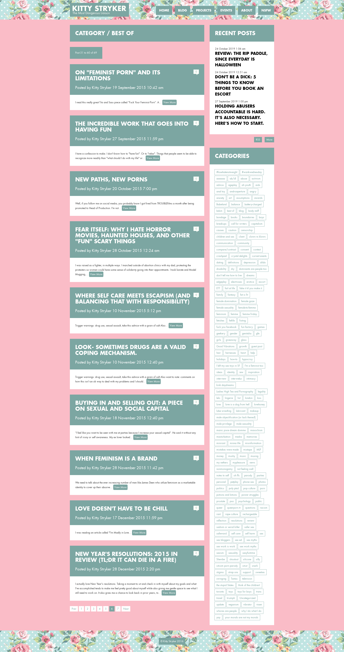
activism (256, 178)
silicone (247, 559)
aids (257, 185)
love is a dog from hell (237, 404)
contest (257, 249)
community (243, 243)
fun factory (247, 327)
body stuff (253, 210)
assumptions (243, 198)
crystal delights (239, 256)
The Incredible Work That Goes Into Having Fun (131, 126)
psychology (244, 501)
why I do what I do (251, 611)
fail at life (230, 288)
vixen (259, 604)
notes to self (222, 475)
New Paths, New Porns (111, 179)
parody (248, 475)
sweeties (260, 572)
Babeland (221, 204)
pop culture (249, 488)
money (220, 456)
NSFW (266, 10)
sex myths (252, 540)
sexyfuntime (248, 552)
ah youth (246, 185)
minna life (235, 443)
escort (262, 281)
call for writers (239, 223)
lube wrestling (223, 410)
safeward (221, 533)
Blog (182, 10)
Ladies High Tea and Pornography (234, 391)
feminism (221, 314)
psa (232, 501)
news (252, 462)
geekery (220, 333)
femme (234, 314)
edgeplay (221, 281)
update (220, 604)
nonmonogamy (224, 469)
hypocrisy (247, 359)
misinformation (253, 443)
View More (169, 102)
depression (249, 262)
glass (244, 340)
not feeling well (245, 469)
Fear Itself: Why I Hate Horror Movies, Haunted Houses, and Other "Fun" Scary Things (132, 235)
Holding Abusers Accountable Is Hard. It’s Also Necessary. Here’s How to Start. (240, 114)
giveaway (231, 340)
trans (258, 591)
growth (243, 346)
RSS (258, 139)
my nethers (222, 462)
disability (221, 269)
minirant (220, 443)
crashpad (221, 256)
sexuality (233, 552)
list (239, 398)
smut (244, 565)
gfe (257, 333)
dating (219, 262)
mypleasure (239, 462)
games (261, 327)
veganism (233, 604)
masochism (256, 430)
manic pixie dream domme (231, 430)
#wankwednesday (252, 172)
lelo (218, 398)
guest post (256, 346)
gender (233, 333)
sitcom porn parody (227, 565)
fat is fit (244, 294)
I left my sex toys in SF (228, 365)
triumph (231, 598)
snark (255, 565)
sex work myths (248, 546)
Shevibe (220, 559)
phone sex (248, 481)
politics (220, 488)
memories (252, 436)
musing (254, 456)
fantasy (231, 294)
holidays (221, 359)
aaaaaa (220, 178)
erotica (250, 281)
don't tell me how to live (229, 275)
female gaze (247, 301)
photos (262, 481)
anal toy (220, 191)
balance (235, 204)
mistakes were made (227, 449)
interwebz (236, 378)
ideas (219, 372)
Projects (203, 10)
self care (235, 533)
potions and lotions (226, 494)
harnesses (230, 352)
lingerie (229, 398)
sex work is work (225, 546)
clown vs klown (257, 236)
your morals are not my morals (241, 617)
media (238, 436)
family (219, 294)
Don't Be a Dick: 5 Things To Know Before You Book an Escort (239, 85)
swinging (221, 578)
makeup (254, 410)
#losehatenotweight (226, 172)
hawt (243, 352)
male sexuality (244, 423)
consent (245, 249)
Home (164, 10)
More (269, 139)
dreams (250, 275)
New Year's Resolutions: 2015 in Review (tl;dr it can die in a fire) (126, 556)
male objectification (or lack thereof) (235, 417)
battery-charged (253, 204)
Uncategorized (247, 598)
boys (261, 217)
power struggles (250, 494)
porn (262, 488)
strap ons (233, 572)
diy (232, 269)
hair (218, 352)
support (247, 572)
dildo (263, 262)
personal (221, 481)
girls (218, 340)
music (243, 456)
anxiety (220, 198)
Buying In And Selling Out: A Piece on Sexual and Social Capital (129, 405)
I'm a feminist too (254, 365)
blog (241, 210)
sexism (220, 552)
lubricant (240, 410)
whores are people (226, 611)
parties (260, 475)
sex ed (238, 540)
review (250, 520)
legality (262, 391)
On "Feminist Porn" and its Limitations (117, 75)
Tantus (234, 578)
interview (221, 378)
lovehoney (259, 404)
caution (232, 230)
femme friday (250, 314)
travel (219, 598)
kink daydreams (225, 385)
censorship (247, 230)
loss (259, 398)
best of (230, 210)
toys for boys (245, 591)
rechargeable (250, 514)
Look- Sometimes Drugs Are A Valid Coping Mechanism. (130, 350)
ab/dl (233, 178)
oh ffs (237, 475)
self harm (250, 533)
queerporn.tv (234, 507)
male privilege (224, 423)
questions (250, 507)
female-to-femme (247, 307)
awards (258, 198)
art (230, 198)
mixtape (247, 449)
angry (253, 191)
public (258, 501)
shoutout (234, 559)
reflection (221, 520)
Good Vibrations (225, 346)
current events (259, 256)
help (252, 352)
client (241, 236)
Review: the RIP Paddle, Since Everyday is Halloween (241, 59)
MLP (259, 449)
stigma (220, 572)
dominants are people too (253, 269)
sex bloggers (223, 540)
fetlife (232, 320)
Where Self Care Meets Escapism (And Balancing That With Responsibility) (132, 298)
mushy (231, 456)
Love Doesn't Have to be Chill (121, 508)
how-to (233, 359)
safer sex (249, 527)
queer (219, 507)
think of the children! (249, 585)
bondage (221, 217)
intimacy (250, 378)
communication (224, 243)
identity (231, 372)
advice (220, 185)
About (246, 10)
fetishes (220, 320)
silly (258, 559)
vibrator (247, 604)
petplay (234, 481)
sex (261, 533)
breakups (221, 223)
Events (226, 10)
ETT (218, 288)
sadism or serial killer (228, 527)
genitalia (246, 333)
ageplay (232, 185)
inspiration (253, 372)
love (218, 404)
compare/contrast (226, 249)
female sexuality (225, 307)
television (247, 578)
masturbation (223, 436)
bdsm (219, 210)
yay (218, 617)
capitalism (256, 223)
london (248, 398)
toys (231, 591)
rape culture (231, 514)
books (234, 217)
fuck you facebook (226, 327)
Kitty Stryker (101, 87)
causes (220, 230)
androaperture (237, 191)
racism (263, 507)
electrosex (236, 281)
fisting (242, 320)
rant (218, 514)
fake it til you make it (251, 288)
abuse (244, 178)
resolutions (236, 520)
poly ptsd (234, 488)
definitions (233, 262)
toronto (220, 591)
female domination (226, 301)
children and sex (225, 236)
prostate (220, 501)
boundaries (248, 217)
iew (241, 372)
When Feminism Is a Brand (116, 458)
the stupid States (225, 585)
